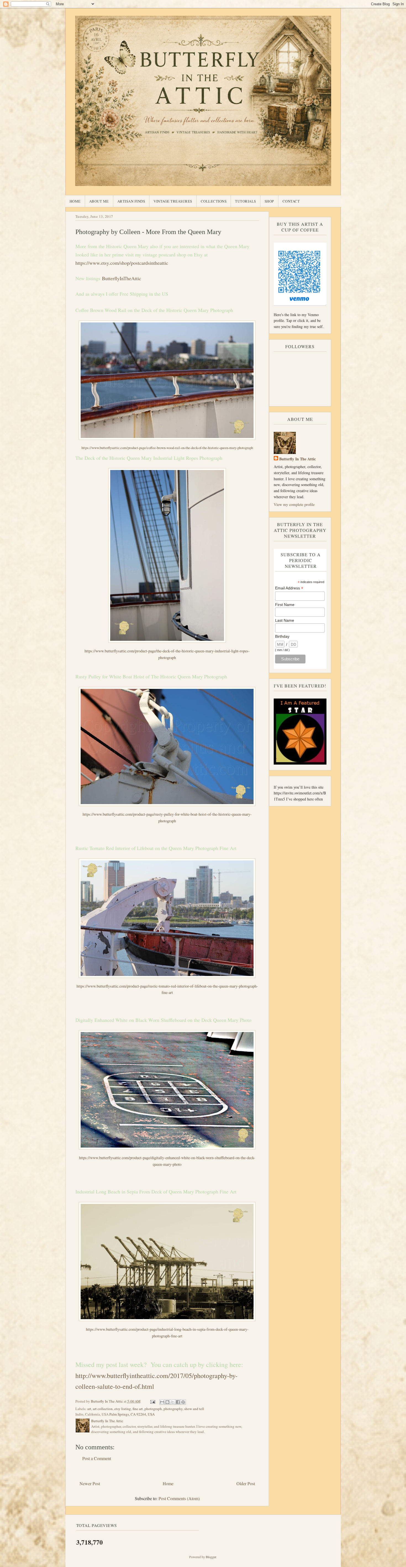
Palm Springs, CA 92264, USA (132, 1414)
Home (75, 201)
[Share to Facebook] (178, 1402)
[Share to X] (172, 1402)
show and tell (194, 1408)
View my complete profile (294, 504)
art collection (103, 1408)
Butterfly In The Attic (297, 459)
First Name (284, 604)
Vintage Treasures (173, 201)
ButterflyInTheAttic (121, 278)
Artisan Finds (131, 201)
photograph (153, 1408)
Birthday (282, 636)
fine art (138, 1408)
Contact (291, 201)
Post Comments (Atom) (179, 1498)
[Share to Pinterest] (183, 1402)
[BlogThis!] (167, 1402)
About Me (99, 201)
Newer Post (90, 1483)
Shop (269, 201)
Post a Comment (96, 1458)
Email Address (289, 588)
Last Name (284, 620)
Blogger (211, 1557)
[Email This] (162, 1402)
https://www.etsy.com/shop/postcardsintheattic (122, 262)
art (89, 1408)
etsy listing (122, 1408)
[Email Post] (152, 1401)
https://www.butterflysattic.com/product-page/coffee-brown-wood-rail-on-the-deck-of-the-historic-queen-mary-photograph (167, 447)
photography (173, 1408)
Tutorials (245, 201)
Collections (214, 201)
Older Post (245, 1483)
